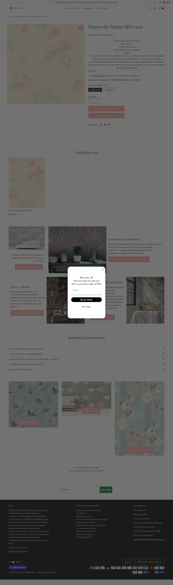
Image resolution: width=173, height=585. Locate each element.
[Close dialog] (102, 269)
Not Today (86, 307)
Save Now (86, 299)
